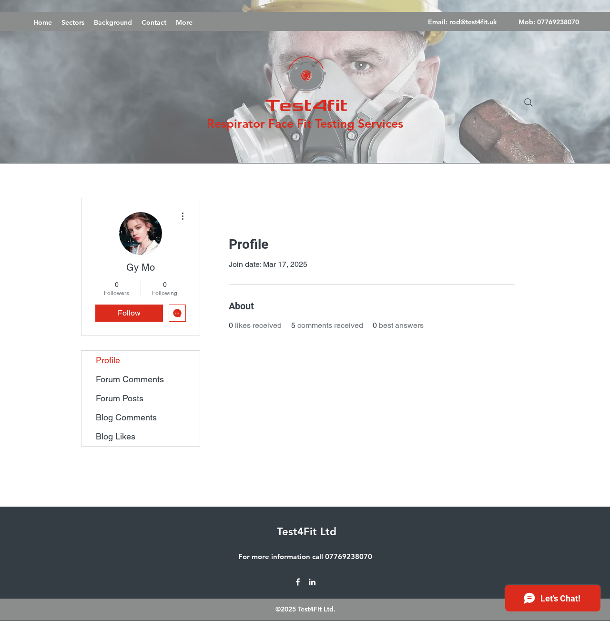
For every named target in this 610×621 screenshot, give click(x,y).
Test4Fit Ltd (306, 531)
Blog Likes (115, 436)
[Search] (528, 102)
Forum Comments (130, 379)
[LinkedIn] (312, 582)
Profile (108, 360)
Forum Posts (119, 398)
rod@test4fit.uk (473, 22)
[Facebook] (298, 582)
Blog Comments (126, 417)
